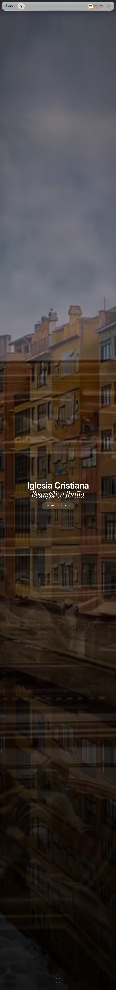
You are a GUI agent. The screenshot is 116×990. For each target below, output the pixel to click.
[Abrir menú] (108, 6)
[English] (101, 6)
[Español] (90, 6)
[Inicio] (9, 6)
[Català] (95, 6)
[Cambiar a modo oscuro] (21, 6)
